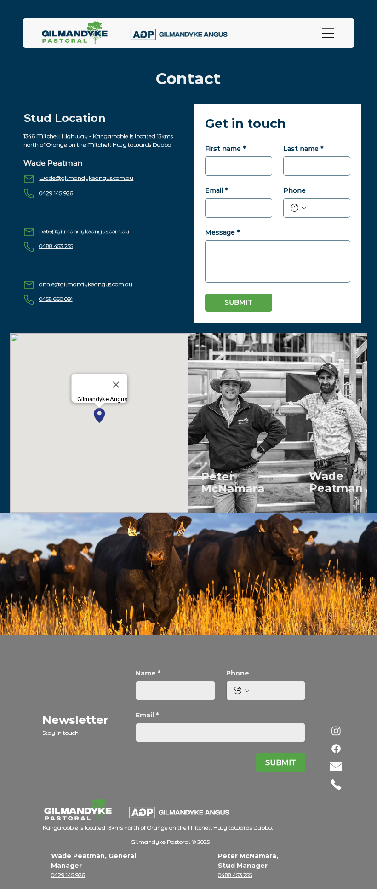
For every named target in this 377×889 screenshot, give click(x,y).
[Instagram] (336, 731)
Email (216, 191)
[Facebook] (336, 749)
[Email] (336, 767)
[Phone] (336, 785)
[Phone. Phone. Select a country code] (298, 208)
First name (225, 149)
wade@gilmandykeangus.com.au (86, 177)
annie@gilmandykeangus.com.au (85, 284)
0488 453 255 (56, 245)
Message (222, 233)
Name (148, 673)
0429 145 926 (56, 193)
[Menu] (328, 33)
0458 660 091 (56, 298)
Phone (294, 191)
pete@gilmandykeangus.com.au (84, 231)
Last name (303, 149)
